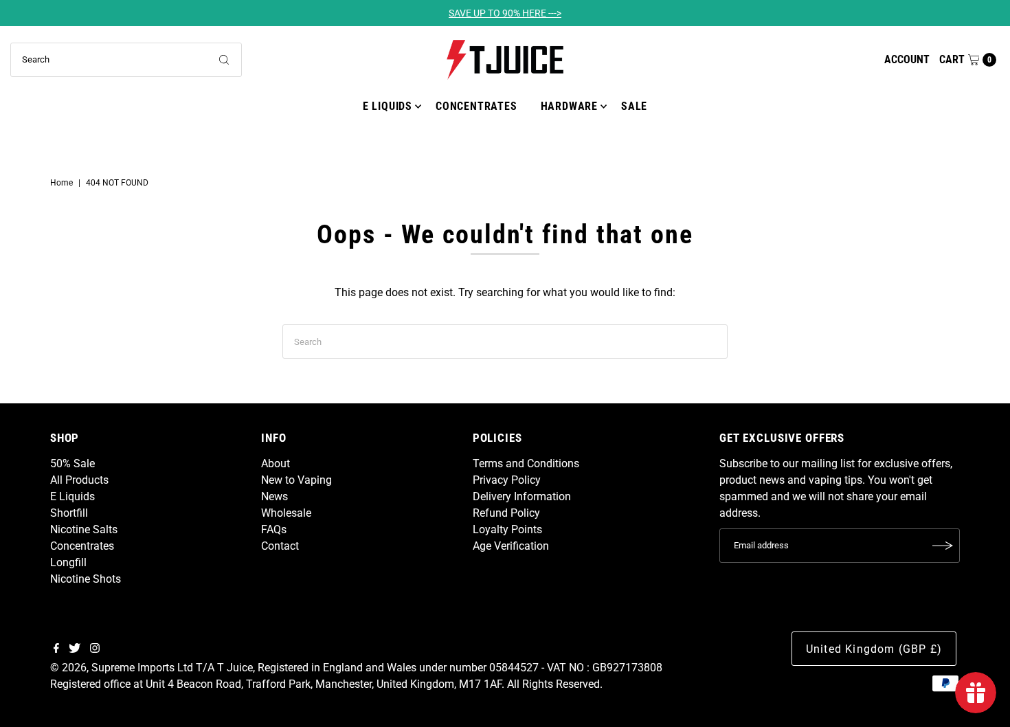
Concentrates (476, 106)
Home (61, 183)
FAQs (274, 529)
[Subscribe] (942, 545)
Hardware (569, 106)
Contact (280, 545)
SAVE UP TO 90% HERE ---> (505, 13)
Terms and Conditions (526, 463)
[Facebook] (56, 649)
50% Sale (72, 463)
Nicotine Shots (85, 578)
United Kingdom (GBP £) (874, 649)
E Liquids (387, 106)
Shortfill (69, 512)
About (275, 463)
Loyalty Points (507, 529)
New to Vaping (296, 479)
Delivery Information (522, 496)
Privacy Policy (507, 479)
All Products (79, 479)
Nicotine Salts (83, 529)
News (274, 496)
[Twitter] (74, 649)
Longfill (68, 562)
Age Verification (511, 545)
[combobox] (126, 60)
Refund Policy (506, 512)
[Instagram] (95, 649)
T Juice (235, 667)
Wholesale (286, 512)
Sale (634, 106)
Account (907, 59)
